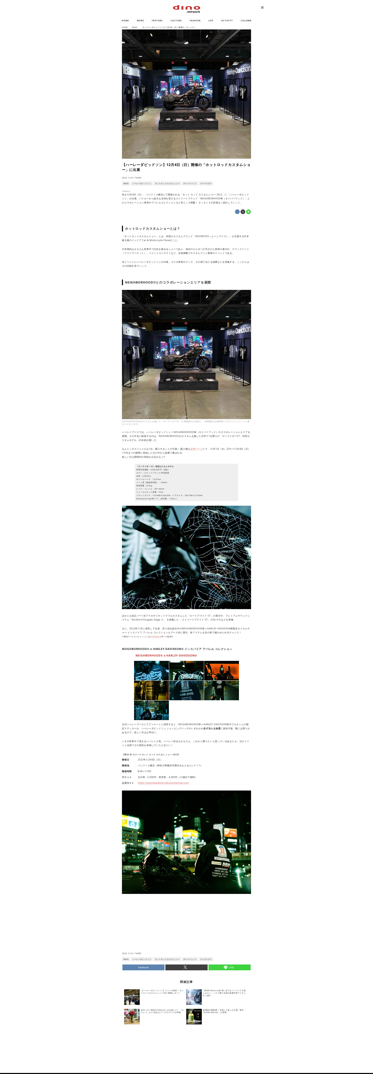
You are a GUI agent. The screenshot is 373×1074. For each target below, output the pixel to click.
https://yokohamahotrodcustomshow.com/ (163, 783)
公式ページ (196, 448)
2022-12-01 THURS (131, 177)
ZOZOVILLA (155, 636)
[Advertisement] (154, 928)
